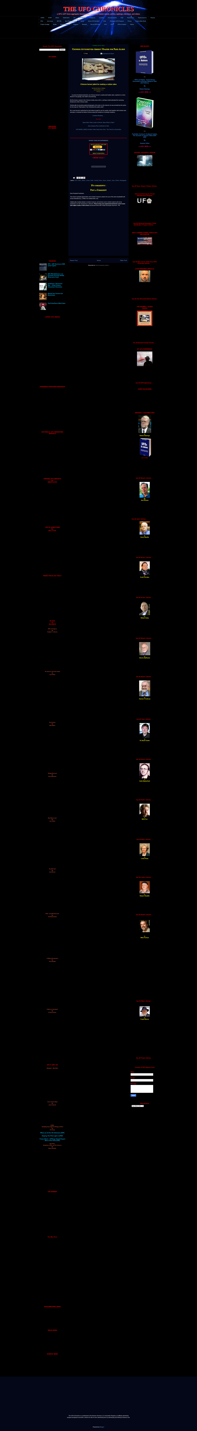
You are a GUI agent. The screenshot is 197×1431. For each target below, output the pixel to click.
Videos (132, 24)
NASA (82, 21)
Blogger (102, 1427)
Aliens (57, 17)
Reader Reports (65, 24)
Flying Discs (130, 17)
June (113, 180)
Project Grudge (45, 24)
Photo (117, 180)
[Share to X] (82, 178)
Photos (130, 21)
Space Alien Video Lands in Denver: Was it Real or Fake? (98, 122)
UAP (105, 24)
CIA (74, 17)
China (88, 180)
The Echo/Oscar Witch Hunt (56, 303)
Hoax (104, 180)
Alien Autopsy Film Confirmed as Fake (98, 126)
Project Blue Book (140, 21)
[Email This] (77, 178)
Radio (55, 24)
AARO (42, 17)
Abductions (66, 17)
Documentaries (112, 17)
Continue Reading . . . (98, 115)
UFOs (112, 24)
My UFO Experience (71, 21)
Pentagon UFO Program (117, 21)
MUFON (59, 21)
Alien (79, 180)
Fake (92, 180)
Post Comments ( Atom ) (102, 265)
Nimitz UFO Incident (93, 21)
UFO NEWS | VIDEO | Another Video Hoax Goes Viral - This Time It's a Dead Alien (98, 129)
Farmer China (98, 180)
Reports (75, 24)
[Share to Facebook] (84, 178)
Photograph (123, 180)
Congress (92, 17)
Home (99, 260)
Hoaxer (109, 180)
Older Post (123, 260)
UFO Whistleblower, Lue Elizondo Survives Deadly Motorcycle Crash (56, 275)
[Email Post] (74, 178)
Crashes (101, 17)
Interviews (50, 21)
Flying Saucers (142, 17)
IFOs (42, 21)
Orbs (104, 21)
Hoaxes (153, 17)
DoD (122, 17)
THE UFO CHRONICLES (98, 8)
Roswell (84, 24)
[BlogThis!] (80, 178)
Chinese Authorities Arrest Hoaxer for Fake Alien (98, 49)
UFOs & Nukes (122, 24)
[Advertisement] (98, 33)
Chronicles (82, 17)
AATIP (50, 17)
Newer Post (74, 260)
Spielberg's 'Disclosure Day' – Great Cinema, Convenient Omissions (55, 285)
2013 (76, 180)
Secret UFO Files (95, 24)
